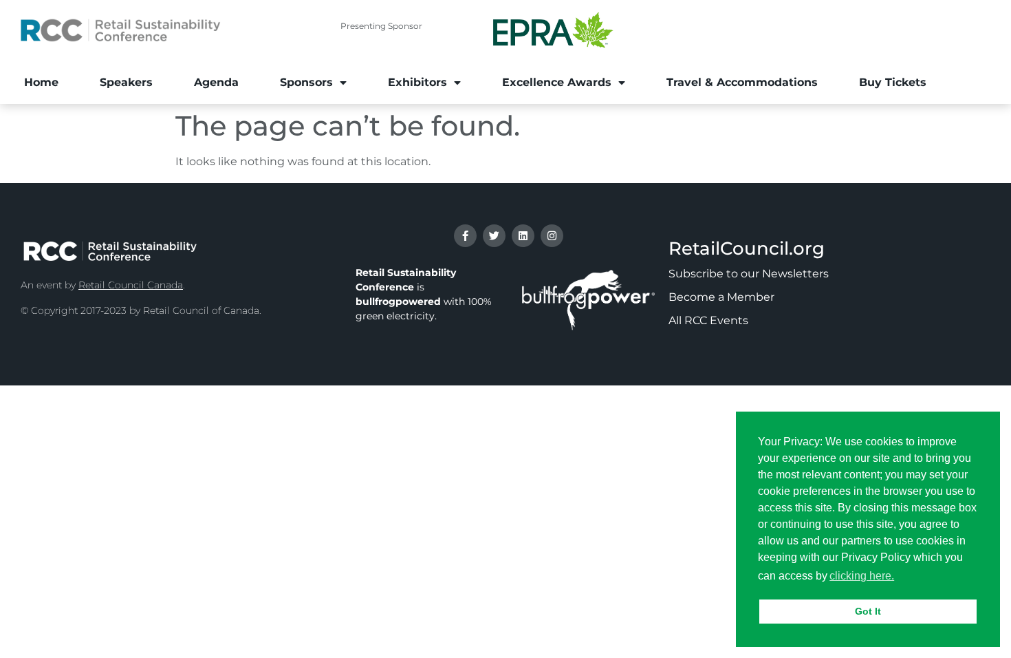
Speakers (126, 82)
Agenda (216, 82)
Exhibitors (417, 82)
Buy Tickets (892, 82)
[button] (901, 577)
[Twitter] (494, 235)
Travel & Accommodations (742, 82)
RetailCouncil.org (746, 248)
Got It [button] (868, 611)
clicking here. (861, 576)
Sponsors (306, 82)
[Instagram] (552, 235)
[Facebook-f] (465, 235)
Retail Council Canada (130, 285)
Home (41, 82)
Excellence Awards (556, 82)
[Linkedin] (523, 235)
